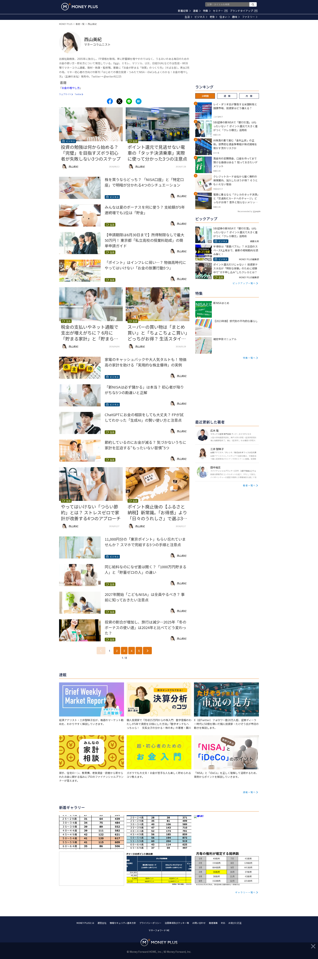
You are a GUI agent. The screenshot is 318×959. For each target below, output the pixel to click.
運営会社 (102, 922)
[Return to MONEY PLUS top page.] (79, 6)
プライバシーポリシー (150, 922)
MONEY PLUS (65, 23)
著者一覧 (80, 23)
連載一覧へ (249, 792)
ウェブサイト (65, 94)
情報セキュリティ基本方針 (123, 922)
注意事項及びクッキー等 (177, 922)
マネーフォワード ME (159, 930)
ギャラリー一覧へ (245, 892)
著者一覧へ (249, 485)
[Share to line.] (129, 101)
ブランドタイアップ (243, 11)
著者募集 (213, 922)
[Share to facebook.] (110, 101)
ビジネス (200, 17)
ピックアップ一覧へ (244, 283)
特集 (205, 11)
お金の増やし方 (71, 88)
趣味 (234, 17)
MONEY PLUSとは (85, 922)
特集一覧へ (249, 357)
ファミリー (248, 17)
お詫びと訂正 (235, 922)
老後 (212, 17)
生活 (187, 17)
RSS (223, 922)
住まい (223, 17)
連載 (195, 11)
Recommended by (245, 211)
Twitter (78, 94)
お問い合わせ (199, 922)
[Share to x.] (119, 101)
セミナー (220, 11)
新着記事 (183, 11)
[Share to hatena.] (139, 101)
